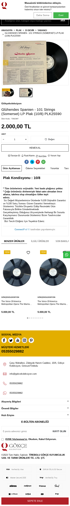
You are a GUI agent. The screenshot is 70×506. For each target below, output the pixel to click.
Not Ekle (42, 156)
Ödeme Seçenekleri (35, 168)
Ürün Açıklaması (11, 168)
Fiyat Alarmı (29, 155)
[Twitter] (11, 340)
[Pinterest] (31, 340)
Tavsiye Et (15, 155)
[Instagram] (24, 340)
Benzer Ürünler (14, 241)
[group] (35, 62)
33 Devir (29, 30)
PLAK (19, 30)
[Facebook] (4, 340)
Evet (61, 15)
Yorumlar (54, 168)
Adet (3, 134)
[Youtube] (17, 340)
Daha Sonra (42, 15)
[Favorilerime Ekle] (28, 252)
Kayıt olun (59, 431)
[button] (5, 62)
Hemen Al (35, 148)
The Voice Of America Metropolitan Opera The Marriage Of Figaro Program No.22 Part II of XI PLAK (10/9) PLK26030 (16, 302)
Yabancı (42, 30)
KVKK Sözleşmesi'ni (16, 439)
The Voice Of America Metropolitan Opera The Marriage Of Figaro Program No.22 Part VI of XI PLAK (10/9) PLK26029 (53, 302)
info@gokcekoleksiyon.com (23, 374)
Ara (62, 20)
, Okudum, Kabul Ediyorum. (31, 439)
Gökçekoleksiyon (11, 103)
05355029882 (12, 351)
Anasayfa (7, 30)
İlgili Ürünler (40, 241)
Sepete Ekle (35, 501)
